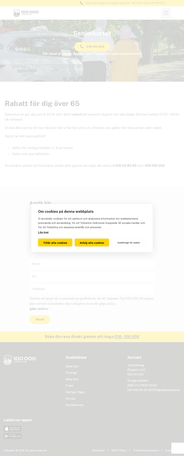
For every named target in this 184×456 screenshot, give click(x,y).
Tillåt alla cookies (55, 242)
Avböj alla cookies (92, 242)
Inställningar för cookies (129, 242)
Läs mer (43, 232)
